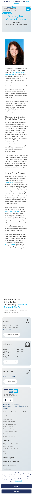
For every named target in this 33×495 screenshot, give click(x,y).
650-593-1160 (7, 13)
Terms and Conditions (20, 406)
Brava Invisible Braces (9, 424)
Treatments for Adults (9, 429)
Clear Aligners (7, 419)
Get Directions (10, 334)
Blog (4, 451)
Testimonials (7, 454)
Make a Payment (8, 457)
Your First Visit (7, 469)
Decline (16, 491)
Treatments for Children (10, 431)
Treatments (7, 416)
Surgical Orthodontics (9, 436)
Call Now (8, 381)
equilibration (9, 182)
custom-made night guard (12, 211)
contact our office (10, 244)
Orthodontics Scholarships (11, 449)
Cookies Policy (7, 406)
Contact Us (9, 362)
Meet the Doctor (8, 446)
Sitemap (5, 408)
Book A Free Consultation (11, 461)
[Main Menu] (28, 9)
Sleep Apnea (7, 434)
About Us (6, 440)
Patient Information (9, 466)
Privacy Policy (19, 481)
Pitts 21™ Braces (8, 426)
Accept (16, 486)
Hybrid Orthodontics (9, 421)
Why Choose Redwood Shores (12, 444)
